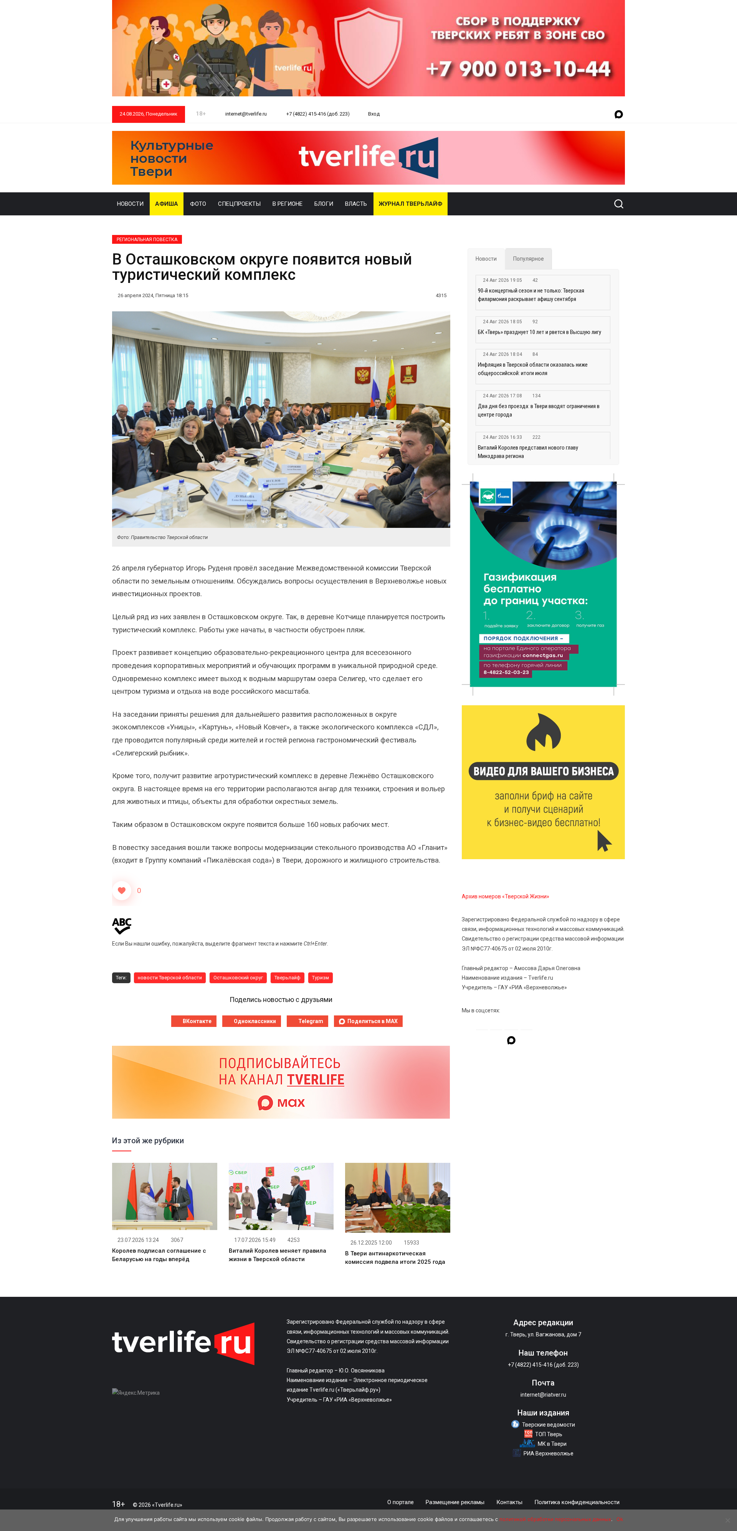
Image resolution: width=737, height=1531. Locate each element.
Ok (619, 1519)
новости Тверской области (170, 977)
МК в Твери (552, 1444)
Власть (356, 203)
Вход (374, 114)
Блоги (323, 203)
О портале (400, 1502)
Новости (130, 203)
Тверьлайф (287, 977)
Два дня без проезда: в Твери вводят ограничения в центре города (539, 410)
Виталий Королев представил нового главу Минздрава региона (528, 452)
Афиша (166, 203)
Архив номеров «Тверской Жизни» (505, 896)
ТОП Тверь (548, 1434)
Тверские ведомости (548, 1425)
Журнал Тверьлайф (410, 203)
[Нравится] (121, 890)
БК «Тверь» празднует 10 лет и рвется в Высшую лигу (539, 332)
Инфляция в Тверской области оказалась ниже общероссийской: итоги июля (533, 369)
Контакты (509, 1502)
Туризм (320, 977)
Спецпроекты (239, 203)
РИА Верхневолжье (548, 1453)
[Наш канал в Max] (619, 115)
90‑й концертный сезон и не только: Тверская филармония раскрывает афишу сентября (531, 295)
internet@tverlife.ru (245, 114)
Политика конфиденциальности (577, 1502)
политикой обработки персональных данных (555, 1519)
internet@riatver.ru (543, 1395)
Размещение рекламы (455, 1502)
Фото (198, 203)
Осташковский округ (238, 977)
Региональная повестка (147, 239)
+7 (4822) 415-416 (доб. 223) (317, 114)
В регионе (287, 203)
